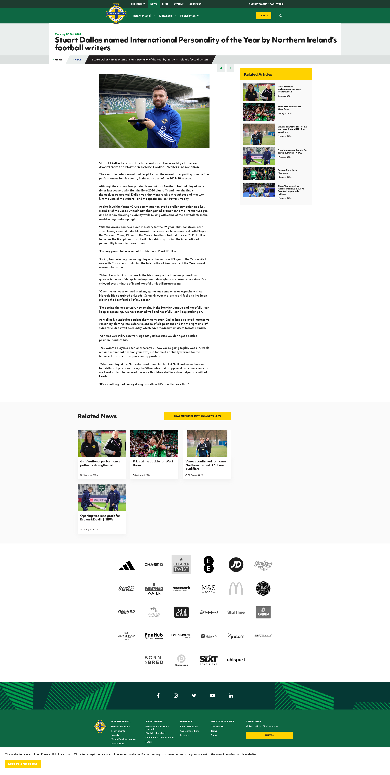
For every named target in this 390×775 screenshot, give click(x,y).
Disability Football (155, 733)
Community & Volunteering (159, 737)
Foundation (188, 16)
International (142, 16)
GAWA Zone (117, 743)
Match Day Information (123, 739)
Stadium (179, 3)
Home (58, 59)
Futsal (148, 741)
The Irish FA (138, 3)
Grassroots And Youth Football (157, 727)
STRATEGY (196, 3)
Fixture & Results (189, 726)
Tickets (269, 735)
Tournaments (118, 730)
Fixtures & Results (120, 726)
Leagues (184, 734)
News (153, 3)
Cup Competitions (189, 730)
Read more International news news (197, 415)
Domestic (166, 16)
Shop (165, 3)
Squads (115, 734)
